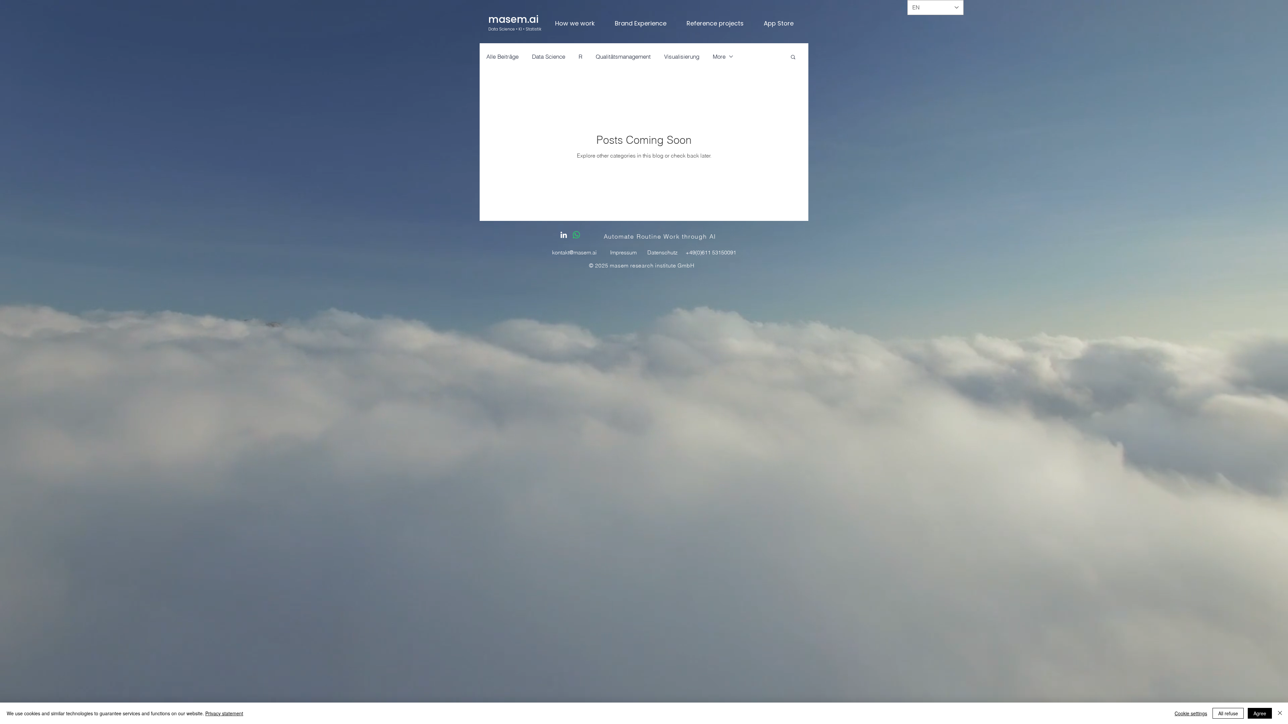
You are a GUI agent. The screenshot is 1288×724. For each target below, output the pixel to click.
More (719, 56)
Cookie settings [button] (1191, 713)
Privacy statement (224, 713)
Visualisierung (681, 56)
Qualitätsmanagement (623, 56)
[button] (793, 57)
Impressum (623, 252)
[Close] (1280, 713)
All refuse (1228, 713)
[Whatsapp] (576, 234)
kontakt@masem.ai (574, 252)
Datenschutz (662, 252)
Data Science (548, 56)
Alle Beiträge (502, 56)
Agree (1259, 713)
